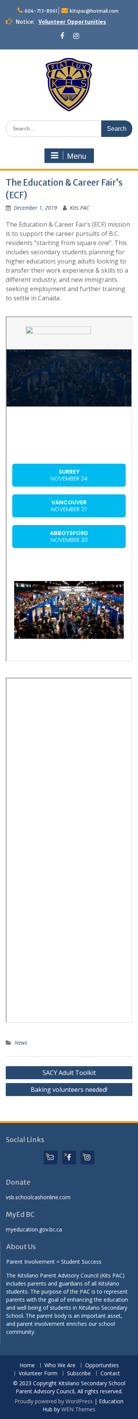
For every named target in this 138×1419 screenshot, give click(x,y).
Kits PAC (79, 207)
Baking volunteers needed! (69, 1089)
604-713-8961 (41, 11)
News (21, 1042)
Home (27, 1365)
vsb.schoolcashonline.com (38, 1197)
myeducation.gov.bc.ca (34, 1229)
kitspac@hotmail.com (94, 11)
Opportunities (102, 1365)
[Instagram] (76, 36)
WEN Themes (78, 1409)
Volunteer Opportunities (72, 21)
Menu (76, 156)
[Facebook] (61, 36)
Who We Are (60, 1365)
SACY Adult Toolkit (69, 1072)
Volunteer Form (38, 1373)
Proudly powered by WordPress (54, 1401)
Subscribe (79, 1373)
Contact (110, 1373)
